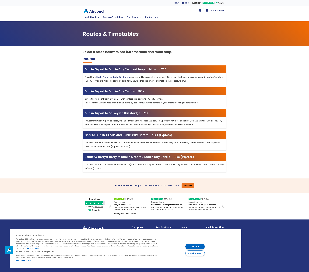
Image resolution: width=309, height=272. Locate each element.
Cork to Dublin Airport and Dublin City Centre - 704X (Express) (128, 135)
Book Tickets (90, 17)
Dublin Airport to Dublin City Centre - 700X (114, 91)
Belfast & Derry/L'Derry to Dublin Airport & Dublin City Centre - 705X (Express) (139, 157)
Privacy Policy (33, 248)
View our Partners (23, 260)
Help (186, 2)
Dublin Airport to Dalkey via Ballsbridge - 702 (116, 113)
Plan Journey (133, 17)
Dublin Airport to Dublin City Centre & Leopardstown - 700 (125, 69)
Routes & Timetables (113, 17)
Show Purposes (195, 253)
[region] (125, 248)
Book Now (188, 185)
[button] (9, 250)
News (176, 2)
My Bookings (151, 17)
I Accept (195, 246)
